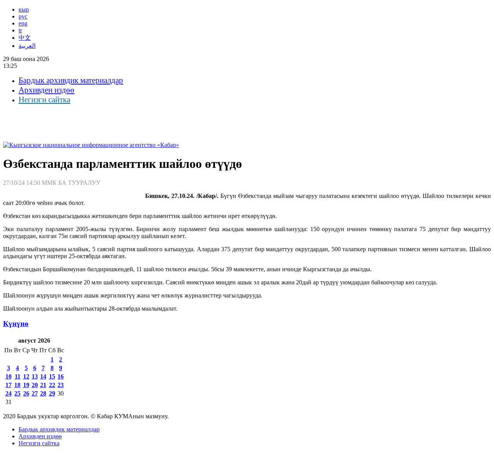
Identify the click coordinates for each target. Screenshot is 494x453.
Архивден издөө (46, 90)
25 (17, 393)
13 (35, 376)
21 (43, 385)
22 (52, 385)
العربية (27, 45)
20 (35, 385)
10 (8, 376)
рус (23, 16)
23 (61, 385)
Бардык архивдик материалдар (71, 80)
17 (8, 385)
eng (23, 23)
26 (26, 393)
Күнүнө (16, 323)
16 (61, 376)
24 (8, 393)
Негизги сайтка (44, 99)
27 (35, 393)
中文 (25, 37)
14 (43, 376)
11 (17, 376)
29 (52, 393)
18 (17, 385)
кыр (24, 9)
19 (26, 385)
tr (20, 30)
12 (26, 376)
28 (43, 393)
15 (52, 376)
